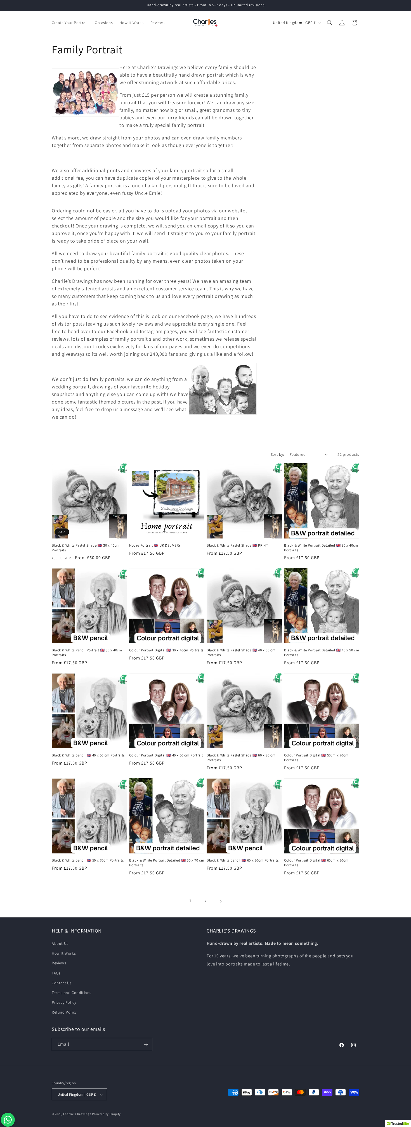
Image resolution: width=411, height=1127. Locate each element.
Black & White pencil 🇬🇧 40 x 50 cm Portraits (88, 755)
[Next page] (220, 901)
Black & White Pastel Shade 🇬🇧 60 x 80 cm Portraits (241, 757)
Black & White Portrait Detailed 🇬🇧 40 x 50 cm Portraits (321, 652)
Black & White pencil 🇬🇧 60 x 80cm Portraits (242, 860)
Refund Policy (64, 1012)
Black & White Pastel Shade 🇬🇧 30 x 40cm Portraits (86, 547)
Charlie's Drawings (77, 1114)
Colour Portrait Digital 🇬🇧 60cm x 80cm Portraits (316, 862)
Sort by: (277, 454)
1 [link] (190, 901)
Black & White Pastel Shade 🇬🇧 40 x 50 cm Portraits (241, 652)
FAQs (56, 973)
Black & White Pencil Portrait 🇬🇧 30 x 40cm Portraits (87, 652)
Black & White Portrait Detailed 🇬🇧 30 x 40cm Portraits (321, 547)
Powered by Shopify (106, 1114)
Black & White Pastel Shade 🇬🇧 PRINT (237, 545)
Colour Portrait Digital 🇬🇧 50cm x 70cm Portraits (316, 757)
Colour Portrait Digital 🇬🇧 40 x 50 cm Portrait (166, 755)
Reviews (59, 963)
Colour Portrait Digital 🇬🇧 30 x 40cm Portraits (166, 650)
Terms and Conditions (71, 992)
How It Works (64, 953)
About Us (60, 943)
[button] (329, 22)
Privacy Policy (64, 1002)
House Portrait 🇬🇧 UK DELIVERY (155, 545)
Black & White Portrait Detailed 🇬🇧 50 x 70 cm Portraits (166, 862)
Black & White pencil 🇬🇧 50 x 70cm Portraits (88, 860)
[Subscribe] (146, 1044)
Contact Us (62, 982)
